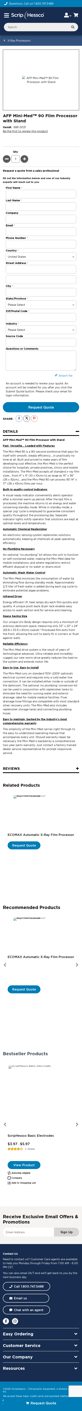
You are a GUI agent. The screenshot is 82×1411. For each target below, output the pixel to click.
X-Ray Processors (19, 40)
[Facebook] (6, 1321)
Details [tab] (10, 431)
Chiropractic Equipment (41, 1389)
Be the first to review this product (25, 131)
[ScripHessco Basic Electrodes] (41, 1097)
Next (77, 965)
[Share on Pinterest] (34, 418)
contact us (21, 1259)
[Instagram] (15, 1321)
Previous (5, 965)
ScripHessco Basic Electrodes (31, 1135)
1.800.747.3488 (43, 3)
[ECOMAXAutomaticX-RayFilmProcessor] (41, 813)
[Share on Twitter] (26, 418)
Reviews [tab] (11, 768)
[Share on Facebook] (19, 418)
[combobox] (41, 27)
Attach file (65, 375)
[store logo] (27, 15)
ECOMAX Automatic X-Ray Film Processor (41, 834)
